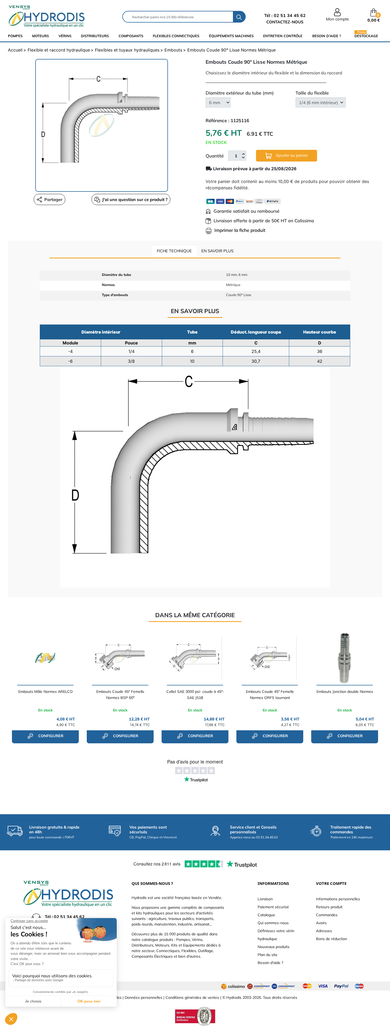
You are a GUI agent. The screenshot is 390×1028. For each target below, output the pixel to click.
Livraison (265, 899)
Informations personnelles (338, 899)
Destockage (366, 35)
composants (131, 36)
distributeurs (95, 36)
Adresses (324, 930)
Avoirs (321, 922)
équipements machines (231, 36)
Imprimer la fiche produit (239, 230)
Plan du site (268, 954)
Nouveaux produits (273, 946)
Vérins (65, 36)
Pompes (15, 36)
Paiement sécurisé (273, 907)
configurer (50, 735)
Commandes (326, 914)
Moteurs (40, 36)
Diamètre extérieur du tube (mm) (240, 93)
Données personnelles (143, 997)
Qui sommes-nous (273, 922)
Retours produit (329, 907)
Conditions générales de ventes (192, 997)
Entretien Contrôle (282, 36)
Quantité (215, 156)
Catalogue (266, 914)
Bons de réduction (331, 938)
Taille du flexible (312, 93)
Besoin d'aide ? (326, 36)
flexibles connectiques (176, 36)
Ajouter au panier (291, 155)
